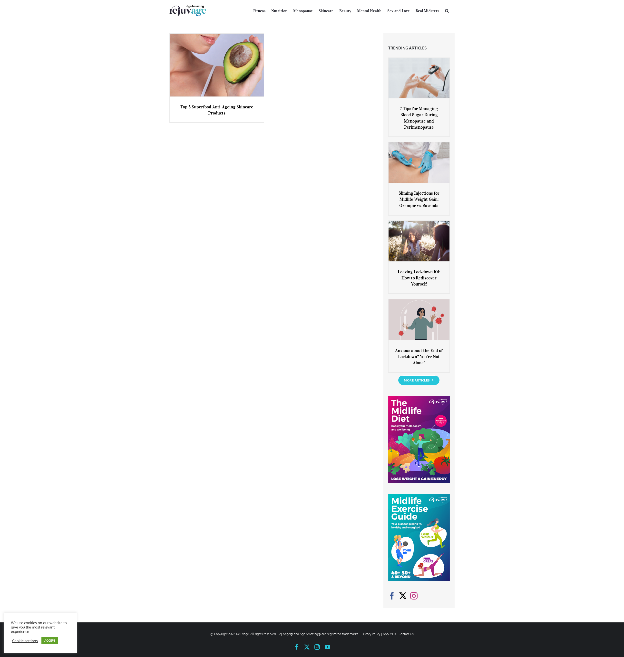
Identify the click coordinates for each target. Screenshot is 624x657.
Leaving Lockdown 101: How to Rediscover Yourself (419, 278)
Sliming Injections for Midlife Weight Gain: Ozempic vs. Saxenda (419, 199)
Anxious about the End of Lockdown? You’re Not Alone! (419, 356)
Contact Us (406, 634)
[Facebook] (392, 596)
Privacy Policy (370, 634)
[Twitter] (403, 596)
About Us (389, 634)
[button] (447, 10)
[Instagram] (414, 596)
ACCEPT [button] (49, 640)
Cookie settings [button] (25, 640)
